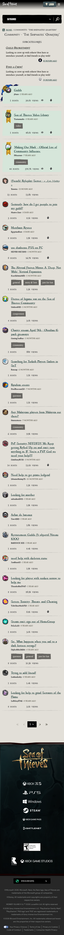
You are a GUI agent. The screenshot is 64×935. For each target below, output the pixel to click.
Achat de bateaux (21, 515)
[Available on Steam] (32, 811)
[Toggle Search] (57, 19)
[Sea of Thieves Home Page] (22, 4)
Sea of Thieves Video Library (31, 115)
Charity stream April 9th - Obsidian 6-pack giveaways (34, 332)
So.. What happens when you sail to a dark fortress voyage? (34, 644)
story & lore (31, 282)
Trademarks (29, 930)
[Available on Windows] (32, 802)
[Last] (46, 724)
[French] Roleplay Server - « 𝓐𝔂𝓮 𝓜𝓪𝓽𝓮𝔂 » (35, 183)
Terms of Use (35, 927)
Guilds (18, 90)
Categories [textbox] (11, 19)
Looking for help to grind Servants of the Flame (36, 695)
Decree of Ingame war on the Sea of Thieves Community (33, 301)
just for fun (47, 282)
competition (18, 313)
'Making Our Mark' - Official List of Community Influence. (35, 149)
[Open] (58, 4)
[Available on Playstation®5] (32, 793)
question (17, 395)
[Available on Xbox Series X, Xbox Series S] (32, 784)
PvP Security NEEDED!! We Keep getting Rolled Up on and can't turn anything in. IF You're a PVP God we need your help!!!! (33, 450)
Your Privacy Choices (18, 927)
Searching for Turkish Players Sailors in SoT (34, 364)
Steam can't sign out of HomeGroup (33, 622)
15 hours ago (50, 80)
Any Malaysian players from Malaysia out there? (36, 414)
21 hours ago (50, 61)
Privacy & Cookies (50, 927)
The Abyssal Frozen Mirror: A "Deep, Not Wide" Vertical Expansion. (36, 270)
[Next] (40, 724)
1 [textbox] (30, 724)
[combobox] (32, 724)
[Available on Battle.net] (32, 828)
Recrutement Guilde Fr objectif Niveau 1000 (34, 537)
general (16, 282)
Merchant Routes (21, 228)
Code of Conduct (14, 930)
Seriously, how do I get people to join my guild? (34, 206)
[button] (29, 19)
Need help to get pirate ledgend (30, 475)
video (18, 125)
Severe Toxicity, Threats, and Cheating (34, 602)
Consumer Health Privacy (46, 930)
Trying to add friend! (23, 673)
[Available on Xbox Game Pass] (32, 820)
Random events (20, 385)
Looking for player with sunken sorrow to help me (35, 580)
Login (51, 4)
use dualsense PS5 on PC (27, 248)
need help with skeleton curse (29, 558)
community (21, 162)
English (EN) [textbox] (27, 881)
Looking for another (23, 495)
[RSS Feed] (4, 30)
